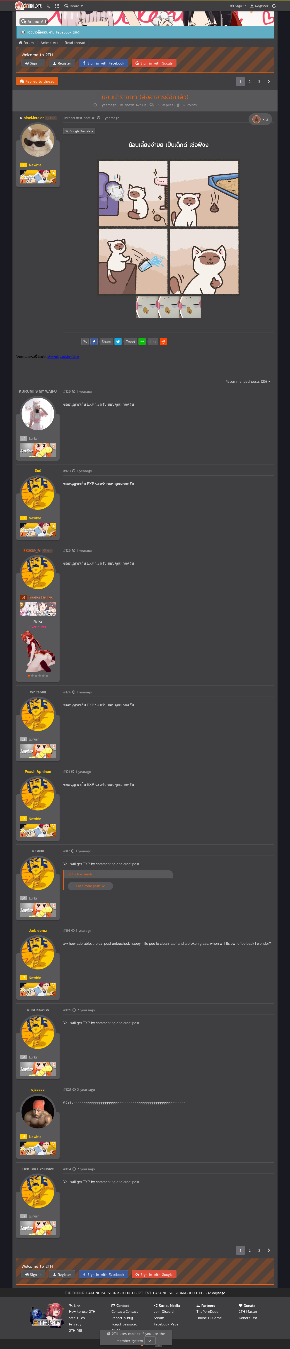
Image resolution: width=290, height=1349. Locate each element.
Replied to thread (39, 81)
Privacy (75, 1324)
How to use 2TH (82, 1311)
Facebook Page (166, 1324)
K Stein (38, 851)
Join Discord (164, 1311)
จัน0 (38, 470)
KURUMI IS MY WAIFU (38, 391)
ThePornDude (207, 1311)
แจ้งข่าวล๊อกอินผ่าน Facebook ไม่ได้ (53, 32)
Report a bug (122, 1317)
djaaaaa (38, 1089)
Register (261, 6)
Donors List (248, 1317)
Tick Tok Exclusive (38, 1168)
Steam (159, 1317)
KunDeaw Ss (38, 1009)
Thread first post (91, 117)
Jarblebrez (38, 930)
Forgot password (124, 1324)
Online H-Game (209, 1317)
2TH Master (248, 1311)
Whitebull (38, 692)
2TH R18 (75, 1330)
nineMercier (34, 117)
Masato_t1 (32, 550)
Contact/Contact (124, 1311)
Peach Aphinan (38, 771)
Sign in (240, 6)
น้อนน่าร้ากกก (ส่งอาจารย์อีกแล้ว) (145, 97)
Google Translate (80, 131)
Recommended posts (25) (246, 381)
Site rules (77, 1317)
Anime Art (36, 21)
